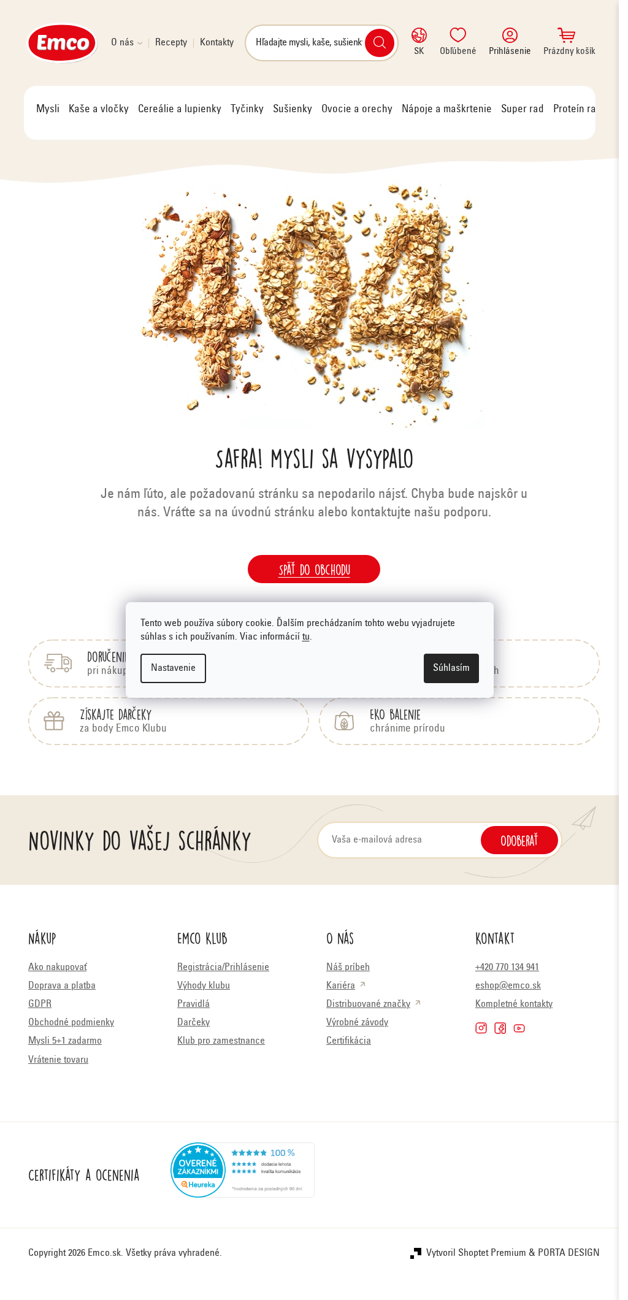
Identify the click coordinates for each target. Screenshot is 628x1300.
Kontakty (217, 43)
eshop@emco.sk (508, 986)
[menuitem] (47, 110)
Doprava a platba (62, 986)
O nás (122, 43)
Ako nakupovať (57, 968)
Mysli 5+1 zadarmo (65, 1041)
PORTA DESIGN (569, 1253)
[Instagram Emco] (481, 1028)
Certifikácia (348, 1041)
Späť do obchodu (314, 569)
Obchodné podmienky (71, 1023)
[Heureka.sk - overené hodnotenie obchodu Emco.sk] (242, 1174)
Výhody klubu (203, 986)
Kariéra (340, 986)
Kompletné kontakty (514, 1004)
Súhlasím (451, 668)
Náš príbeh (348, 968)
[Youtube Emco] (519, 1028)
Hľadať (379, 43)
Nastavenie (173, 668)
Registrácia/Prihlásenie (223, 968)
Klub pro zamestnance (221, 1041)
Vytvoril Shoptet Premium (476, 1253)
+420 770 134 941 (507, 968)
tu (306, 637)
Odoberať (519, 840)
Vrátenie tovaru (58, 1060)
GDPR (40, 1004)
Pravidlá (193, 1004)
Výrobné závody (357, 1023)
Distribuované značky (368, 1004)
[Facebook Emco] (500, 1028)
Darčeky (193, 1023)
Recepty (171, 43)
